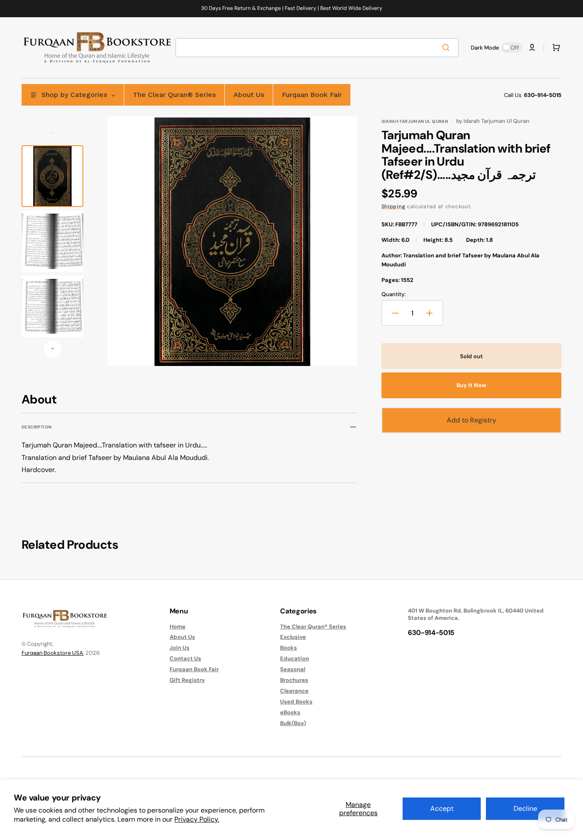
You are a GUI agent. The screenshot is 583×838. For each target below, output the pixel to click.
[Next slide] (52, 349)
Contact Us (185, 658)
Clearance (294, 690)
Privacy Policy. (196, 819)
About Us (182, 637)
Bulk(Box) (293, 723)
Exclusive (293, 637)
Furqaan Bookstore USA (52, 653)
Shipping (393, 206)
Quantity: (393, 294)
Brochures (294, 680)
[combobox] (317, 47)
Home (178, 626)
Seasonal (292, 669)
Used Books (296, 701)
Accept (442, 808)
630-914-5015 (542, 95)
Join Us (179, 647)
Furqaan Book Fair (194, 669)
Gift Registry (187, 680)
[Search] (447, 47)
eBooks (290, 712)
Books (288, 647)
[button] (532, 47)
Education (294, 658)
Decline (525, 808)
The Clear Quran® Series (313, 626)
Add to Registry (471, 420)
